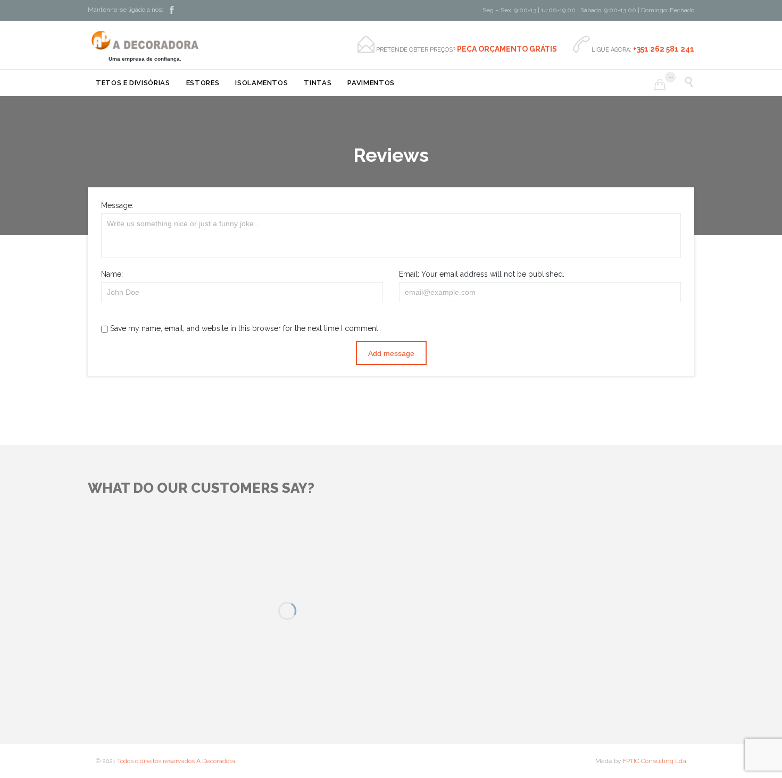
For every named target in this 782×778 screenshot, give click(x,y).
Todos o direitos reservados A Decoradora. (176, 761)
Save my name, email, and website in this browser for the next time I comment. (244, 328)
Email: (409, 274)
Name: (112, 274)
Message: (117, 205)
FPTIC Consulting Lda (654, 761)
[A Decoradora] (145, 40)
